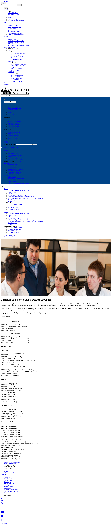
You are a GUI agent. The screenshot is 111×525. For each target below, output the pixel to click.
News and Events (12, 19)
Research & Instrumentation (15, 209)
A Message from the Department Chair (18, 190)
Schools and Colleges (17, 56)
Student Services (8, 477)
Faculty (10, 17)
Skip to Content (5, 1)
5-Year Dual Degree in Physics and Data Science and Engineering (26, 198)
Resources (7, 36)
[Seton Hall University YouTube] (3, 512)
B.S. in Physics (12, 192)
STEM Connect (12, 44)
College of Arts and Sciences (12, 462)
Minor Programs (12, 28)
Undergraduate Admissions (18, 64)
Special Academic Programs (15, 30)
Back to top (4, 523)
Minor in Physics (12, 200)
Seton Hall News (15, 76)
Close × (3, 3)
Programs (6, 22)
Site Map (6, 485)
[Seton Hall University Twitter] (3, 504)
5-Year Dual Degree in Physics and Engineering (21, 196)
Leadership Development (14, 16)
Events (6, 83)
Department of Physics (10, 236)
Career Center (8, 480)
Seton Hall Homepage (17, 75)
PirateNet (6, 84)
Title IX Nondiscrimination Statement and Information (15, 472)
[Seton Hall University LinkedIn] (2, 508)
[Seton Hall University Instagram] (2, 520)
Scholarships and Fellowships (16, 41)
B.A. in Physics (12, 193)
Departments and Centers (14, 14)
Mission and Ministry (17, 69)
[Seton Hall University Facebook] (3, 500)
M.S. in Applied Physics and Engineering (19, 195)
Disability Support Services (11, 489)
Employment (7, 493)
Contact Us (4, 474)
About (6, 10)
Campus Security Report (11, 491)
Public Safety (7, 488)
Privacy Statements (6, 471)
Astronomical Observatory (15, 206)
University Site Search (10, 144)
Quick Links (11, 72)
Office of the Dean (13, 13)
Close (6, 8)
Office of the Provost (17, 59)
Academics (11, 50)
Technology (7, 482)
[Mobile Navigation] (4, 99)
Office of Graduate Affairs (18, 65)
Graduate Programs (13, 25)
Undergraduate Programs (14, 27)
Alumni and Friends (16, 70)
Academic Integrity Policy (15, 204)
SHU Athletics (15, 79)
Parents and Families (9, 479)
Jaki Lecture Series (13, 207)
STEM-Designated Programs (16, 34)
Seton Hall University (10, 47)
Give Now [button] (18, 161)
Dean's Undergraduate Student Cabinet (18, 45)
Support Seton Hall (16, 81)
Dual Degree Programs (14, 31)
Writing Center (12, 39)
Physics (6, 189)
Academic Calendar (16, 67)
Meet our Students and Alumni (16, 20)
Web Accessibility (9, 483)
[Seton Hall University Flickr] (2, 516)
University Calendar (16, 78)
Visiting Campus (8, 486)
